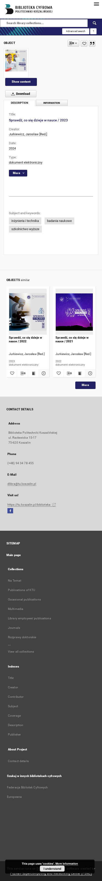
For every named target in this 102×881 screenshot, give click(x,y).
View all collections (21, 651)
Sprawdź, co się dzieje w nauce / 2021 (72, 339)
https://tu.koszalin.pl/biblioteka (29, 504)
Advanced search (75, 31)
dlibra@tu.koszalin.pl (21, 484)
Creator (13, 687)
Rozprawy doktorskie (22, 637)
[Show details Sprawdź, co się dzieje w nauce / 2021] (89, 373)
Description (15, 725)
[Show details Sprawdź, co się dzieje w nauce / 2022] (43, 373)
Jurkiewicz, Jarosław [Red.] (28, 134)
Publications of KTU (21, 590)
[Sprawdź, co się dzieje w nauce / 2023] (16, 60)
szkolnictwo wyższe (25, 229)
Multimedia (15, 609)
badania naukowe (59, 221)
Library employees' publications (29, 618)
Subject (13, 706)
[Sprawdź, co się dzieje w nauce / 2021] (74, 312)
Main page (13, 555)
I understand (52, 868)
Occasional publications (24, 599)
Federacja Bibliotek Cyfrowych (27, 787)
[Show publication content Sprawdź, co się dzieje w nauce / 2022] (33, 373)
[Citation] (92, 43)
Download (22, 94)
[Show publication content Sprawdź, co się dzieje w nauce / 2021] (79, 373)
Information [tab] (51, 103)
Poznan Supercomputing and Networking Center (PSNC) (51, 873)
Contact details (18, 761)
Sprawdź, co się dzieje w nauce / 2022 (25, 339)
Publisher (14, 734)
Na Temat (14, 580)
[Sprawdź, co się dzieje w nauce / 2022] (28, 312)
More (85, 385)
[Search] (95, 23)
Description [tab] (19, 103)
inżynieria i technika (25, 221)
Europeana (14, 797)
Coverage (14, 715)
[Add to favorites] (84, 43)
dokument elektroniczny (25, 162)
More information (66, 863)
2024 (12, 148)
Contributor (16, 697)
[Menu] (96, 4)
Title (11, 678)
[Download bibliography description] (22, 373)
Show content (21, 81)
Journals (14, 628)
